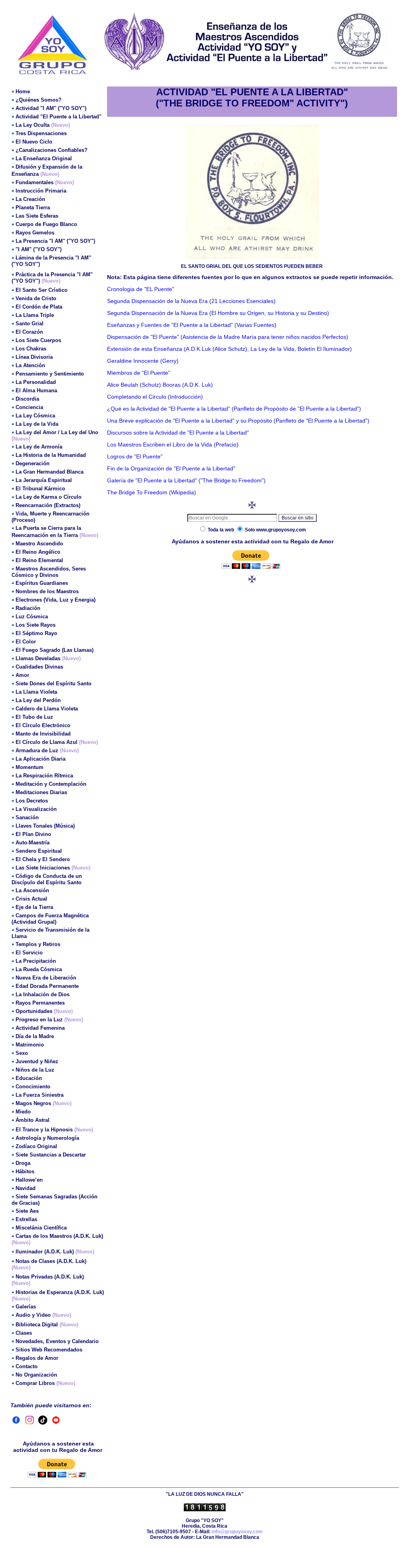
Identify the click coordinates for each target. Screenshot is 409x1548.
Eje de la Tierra (34, 907)
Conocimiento (33, 1087)
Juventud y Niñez (37, 1061)
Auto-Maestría (33, 843)
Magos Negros (33, 1103)
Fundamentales (35, 182)
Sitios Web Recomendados (49, 1350)
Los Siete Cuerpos (38, 340)
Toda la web (220, 530)
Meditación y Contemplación (51, 784)
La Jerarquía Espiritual (44, 480)
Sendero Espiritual (39, 851)
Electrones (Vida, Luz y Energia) (55, 600)
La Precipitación (36, 961)
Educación (29, 1078)
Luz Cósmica (32, 617)
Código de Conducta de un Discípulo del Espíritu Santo (47, 879)
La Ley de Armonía (39, 447)
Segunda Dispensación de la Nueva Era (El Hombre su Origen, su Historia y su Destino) (218, 313)
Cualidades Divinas (39, 667)
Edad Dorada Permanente (47, 986)
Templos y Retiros (38, 944)
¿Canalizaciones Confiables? (51, 150)
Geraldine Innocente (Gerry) (143, 361)
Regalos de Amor (37, 1358)
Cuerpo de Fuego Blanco (46, 224)
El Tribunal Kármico (40, 489)
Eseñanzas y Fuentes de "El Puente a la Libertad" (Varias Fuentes (190, 325)
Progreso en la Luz (39, 1020)
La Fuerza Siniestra (40, 1095)
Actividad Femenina (40, 1028)
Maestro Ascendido (39, 544)
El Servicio (29, 953)
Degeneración (33, 463)
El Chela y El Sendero (43, 859)
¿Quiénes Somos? (39, 100)
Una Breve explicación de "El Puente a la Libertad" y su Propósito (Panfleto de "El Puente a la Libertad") (238, 420)
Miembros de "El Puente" (138, 373)
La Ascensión (32, 890)
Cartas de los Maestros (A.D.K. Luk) (59, 1236)
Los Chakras (31, 349)
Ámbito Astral (33, 1120)
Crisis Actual (31, 899)
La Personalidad (36, 382)
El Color (26, 642)
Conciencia (29, 407)
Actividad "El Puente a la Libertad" (58, 117)
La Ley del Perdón (38, 700)
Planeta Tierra (33, 207)
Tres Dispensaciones (41, 133)
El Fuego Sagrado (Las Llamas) (54, 650)
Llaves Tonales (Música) (45, 826)
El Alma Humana (36, 390)
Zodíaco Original (36, 1146)
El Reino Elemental (39, 560)
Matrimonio (30, 1045)
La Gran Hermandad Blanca (49, 472)
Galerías (26, 1307)
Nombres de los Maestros (47, 591)
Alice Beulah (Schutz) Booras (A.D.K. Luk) (160, 385)
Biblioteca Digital (47, 1325)
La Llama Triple (35, 315)
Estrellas (26, 1219)
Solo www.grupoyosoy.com (275, 530)
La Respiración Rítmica (44, 776)
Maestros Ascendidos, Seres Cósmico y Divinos (49, 572)
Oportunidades (34, 1011)
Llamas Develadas (48, 658)
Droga (23, 1163)
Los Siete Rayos (36, 625)
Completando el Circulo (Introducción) (155, 396)
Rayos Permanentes (40, 1003)
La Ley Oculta (33, 125)
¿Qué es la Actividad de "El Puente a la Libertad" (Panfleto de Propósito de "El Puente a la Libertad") (234, 408)
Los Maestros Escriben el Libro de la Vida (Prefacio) (172, 444)
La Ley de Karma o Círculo (48, 497)
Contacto (27, 1366)
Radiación (28, 608)
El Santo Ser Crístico (42, 290)
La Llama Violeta (36, 692)
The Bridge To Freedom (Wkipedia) (151, 492)
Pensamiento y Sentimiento (50, 374)
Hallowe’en (29, 1180)
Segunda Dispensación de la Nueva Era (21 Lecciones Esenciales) (191, 301)
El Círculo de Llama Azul (47, 742)
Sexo (22, 1053)
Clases (24, 1333)
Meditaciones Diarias (41, 792)
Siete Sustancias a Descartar (51, 1155)
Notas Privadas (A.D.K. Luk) (50, 1277)
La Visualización (36, 809)
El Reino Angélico (38, 552)
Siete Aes (27, 1211)
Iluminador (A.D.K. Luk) (45, 1252)
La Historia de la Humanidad (51, 455)
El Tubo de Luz (34, 717)
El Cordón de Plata (39, 307)
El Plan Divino (33, 834)
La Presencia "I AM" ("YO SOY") (55, 241)
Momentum (30, 767)
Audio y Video (43, 1315)
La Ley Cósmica (35, 416)
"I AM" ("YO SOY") (39, 249)
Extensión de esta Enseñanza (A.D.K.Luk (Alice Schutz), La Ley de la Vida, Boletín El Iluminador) (229, 349)
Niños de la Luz (35, 1070)
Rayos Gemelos (35, 233)
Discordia (27, 399)
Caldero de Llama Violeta (47, 709)
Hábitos (25, 1171)
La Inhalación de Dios (42, 994)
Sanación (27, 817)
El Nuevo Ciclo (34, 142)
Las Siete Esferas (37, 216)
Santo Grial (30, 324)
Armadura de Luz (38, 750)
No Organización (36, 1375)
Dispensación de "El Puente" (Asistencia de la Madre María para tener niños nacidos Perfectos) (227, 337)
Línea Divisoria (34, 357)
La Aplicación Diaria (41, 759)
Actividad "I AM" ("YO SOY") (51, 108)
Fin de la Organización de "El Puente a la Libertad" (171, 468)
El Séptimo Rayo (36, 633)
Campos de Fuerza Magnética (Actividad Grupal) (50, 919)
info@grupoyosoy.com (237, 1531)
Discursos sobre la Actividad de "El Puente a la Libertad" (178, 432)
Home (23, 91)
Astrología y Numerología (47, 1138)
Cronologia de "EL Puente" (140, 289)
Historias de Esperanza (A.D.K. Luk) (60, 1292)
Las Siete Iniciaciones (43, 868)
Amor (22, 675)
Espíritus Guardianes (42, 583)
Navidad (26, 1188)
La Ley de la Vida (37, 424)
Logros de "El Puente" (135, 456)
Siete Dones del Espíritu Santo (53, 683)
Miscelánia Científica (41, 1228)
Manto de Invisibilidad (43, 734)
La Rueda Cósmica (39, 969)
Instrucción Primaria (41, 191)
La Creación (30, 199)
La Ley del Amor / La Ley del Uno (57, 432)
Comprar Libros (35, 1383)
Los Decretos (32, 801)
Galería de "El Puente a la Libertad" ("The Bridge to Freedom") (186, 480)
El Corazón (29, 332)
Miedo (23, 1112)
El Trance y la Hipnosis (45, 1130)
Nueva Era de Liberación (46, 978)
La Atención (30, 365)
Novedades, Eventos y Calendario (57, 1341)
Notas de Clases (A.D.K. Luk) (51, 1261)
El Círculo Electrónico (43, 725)
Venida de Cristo (36, 298)
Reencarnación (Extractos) (48, 505)
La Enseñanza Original (44, 158)
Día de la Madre (35, 1036)
